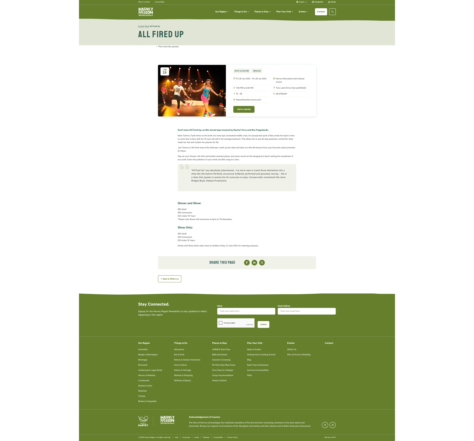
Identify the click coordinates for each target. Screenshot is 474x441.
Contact (329, 343)
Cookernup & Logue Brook (150, 370)
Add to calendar (244, 109)
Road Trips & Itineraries (257, 365)
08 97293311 (281, 94)
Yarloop (141, 396)
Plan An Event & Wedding (299, 355)
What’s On (291, 350)
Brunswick (143, 365)
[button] (222, 11)
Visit (176, 438)
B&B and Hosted (219, 355)
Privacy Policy (232, 438)
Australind (143, 350)
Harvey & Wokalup (146, 376)
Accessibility (218, 438)
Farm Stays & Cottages (222, 370)
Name (219, 306)
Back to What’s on (171, 279)
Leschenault (143, 381)
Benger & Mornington (148, 355)
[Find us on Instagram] (333, 425)
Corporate (186, 438)
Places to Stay (219, 343)
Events (141, 27)
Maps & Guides (254, 350)
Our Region (144, 343)
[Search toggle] (332, 11)
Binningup (142, 360)
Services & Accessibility (258, 370)
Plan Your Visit (254, 343)
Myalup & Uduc (145, 386)
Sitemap (206, 438)
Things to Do (180, 343)
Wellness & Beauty (182, 381)
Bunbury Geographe (147, 401)
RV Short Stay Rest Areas (223, 365)
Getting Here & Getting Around (261, 355)
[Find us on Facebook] (325, 425)
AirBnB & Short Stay (221, 350)
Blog (147, 27)
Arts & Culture (242, 71)
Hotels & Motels (219, 381)
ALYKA (333, 438)
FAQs (249, 376)
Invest (196, 438)
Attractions (179, 350)
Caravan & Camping (221, 360)
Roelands (142, 391)
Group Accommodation (222, 376)
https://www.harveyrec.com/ (248, 100)
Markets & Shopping (183, 376)
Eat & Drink (179, 355)
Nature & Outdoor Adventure (187, 360)
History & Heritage (182, 370)
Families (257, 71)
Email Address (284, 306)
